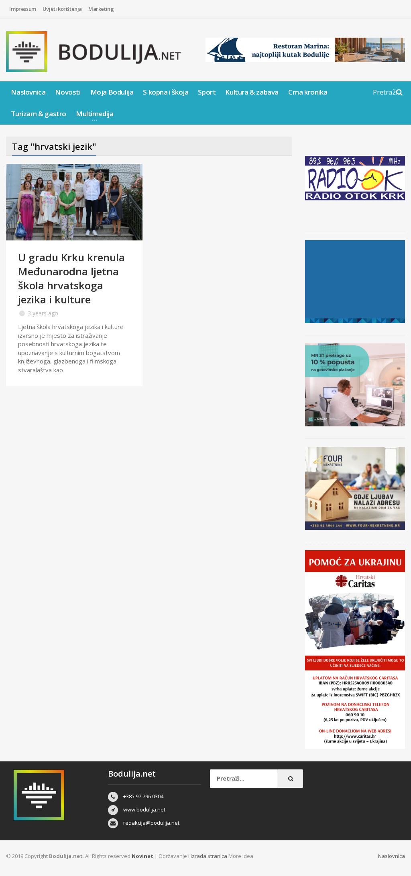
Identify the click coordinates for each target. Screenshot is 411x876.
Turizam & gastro (38, 113)
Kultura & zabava (252, 92)
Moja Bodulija (112, 92)
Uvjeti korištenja (62, 8)
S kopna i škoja (165, 92)
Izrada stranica (209, 856)
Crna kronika (307, 92)
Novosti (67, 92)
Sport (207, 92)
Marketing (101, 8)
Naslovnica (28, 92)
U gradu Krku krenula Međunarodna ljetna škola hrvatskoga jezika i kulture (71, 278)
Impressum (22, 8)
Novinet (142, 856)
